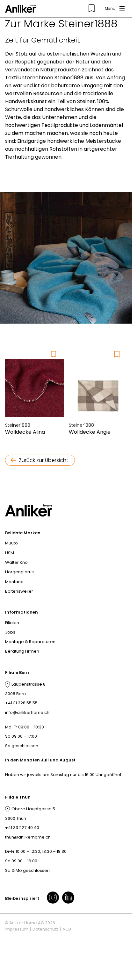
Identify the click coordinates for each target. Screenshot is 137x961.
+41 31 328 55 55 (21, 703)
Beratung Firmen (22, 651)
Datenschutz (45, 929)
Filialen (12, 623)
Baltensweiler (19, 591)
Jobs (10, 632)
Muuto (11, 543)
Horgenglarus (19, 572)
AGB (66, 929)
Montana (14, 582)
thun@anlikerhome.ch (28, 837)
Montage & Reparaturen (30, 642)
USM (9, 553)
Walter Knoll (17, 562)
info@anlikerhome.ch (27, 712)
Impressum (16, 929)
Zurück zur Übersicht (43, 460)
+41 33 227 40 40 (22, 828)
